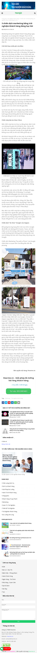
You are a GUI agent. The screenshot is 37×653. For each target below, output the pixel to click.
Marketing (7, 398)
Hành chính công (7, 576)
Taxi (3, 592)
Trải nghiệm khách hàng (13, 18)
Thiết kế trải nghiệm (8, 508)
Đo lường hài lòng (8, 514)
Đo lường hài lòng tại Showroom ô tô (20, 537)
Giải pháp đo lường (8, 489)
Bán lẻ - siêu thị (7, 570)
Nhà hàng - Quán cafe (9, 582)
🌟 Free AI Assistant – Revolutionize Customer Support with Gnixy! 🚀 (20, 545)
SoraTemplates (11, 651)
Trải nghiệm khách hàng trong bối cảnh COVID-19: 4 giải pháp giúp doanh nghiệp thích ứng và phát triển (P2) (21, 413)
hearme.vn (10, 636)
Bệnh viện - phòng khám (9, 573)
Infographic (5, 496)
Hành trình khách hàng (9, 492)
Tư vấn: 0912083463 (18, 391)
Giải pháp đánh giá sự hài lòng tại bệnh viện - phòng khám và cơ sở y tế (22, 553)
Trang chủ (4, 18)
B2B (3, 567)
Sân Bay (4, 589)
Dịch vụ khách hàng (8, 486)
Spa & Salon (5, 585)
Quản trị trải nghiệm (8, 505)
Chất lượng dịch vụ (8, 483)
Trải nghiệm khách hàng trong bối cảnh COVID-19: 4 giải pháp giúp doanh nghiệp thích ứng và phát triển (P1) (21, 421)
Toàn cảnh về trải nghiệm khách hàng (20, 523)
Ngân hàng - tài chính (9, 579)
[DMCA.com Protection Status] (6, 647)
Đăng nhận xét (6, 444)
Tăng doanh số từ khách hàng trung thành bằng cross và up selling (22, 429)
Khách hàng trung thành (9, 499)
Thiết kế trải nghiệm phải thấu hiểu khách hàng (22, 531)
